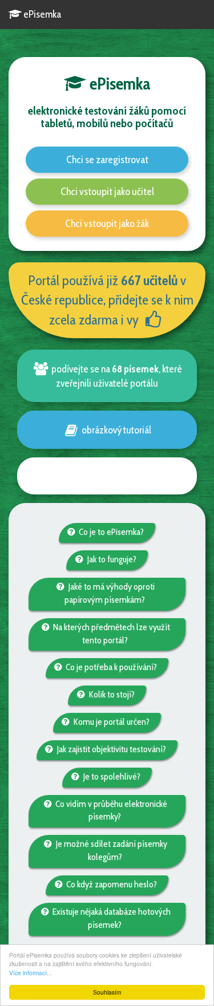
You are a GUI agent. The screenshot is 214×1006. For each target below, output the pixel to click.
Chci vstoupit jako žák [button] (107, 223)
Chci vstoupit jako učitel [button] (107, 191)
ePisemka (41, 14)
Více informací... (30, 972)
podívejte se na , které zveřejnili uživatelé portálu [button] (116, 376)
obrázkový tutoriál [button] (115, 430)
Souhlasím (107, 992)
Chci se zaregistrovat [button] (107, 159)
